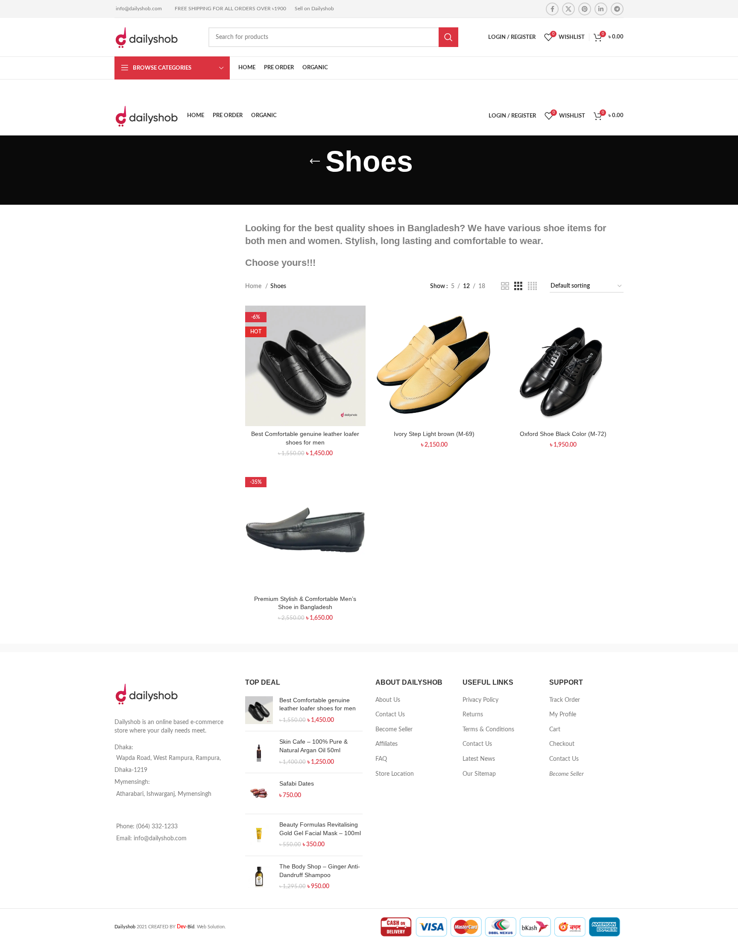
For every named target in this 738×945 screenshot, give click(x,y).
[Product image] (305, 366)
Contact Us (390, 715)
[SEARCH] (448, 37)
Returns (473, 715)
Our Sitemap (479, 774)
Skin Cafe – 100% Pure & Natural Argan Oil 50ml (313, 746)
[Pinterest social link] (584, 9)
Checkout (561, 744)
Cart (554, 730)
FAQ (381, 759)
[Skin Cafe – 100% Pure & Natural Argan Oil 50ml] (259, 752)
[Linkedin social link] (600, 9)
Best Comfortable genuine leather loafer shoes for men (317, 704)
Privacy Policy (480, 700)
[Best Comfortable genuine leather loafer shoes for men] (259, 710)
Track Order (564, 700)
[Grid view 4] (532, 286)
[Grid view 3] (518, 286)
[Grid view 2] (505, 286)
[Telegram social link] (617, 9)
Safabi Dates (296, 783)
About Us (387, 700)
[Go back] (314, 161)
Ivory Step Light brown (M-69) (434, 433)
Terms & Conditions (488, 730)
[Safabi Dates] (259, 793)
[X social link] (568, 9)
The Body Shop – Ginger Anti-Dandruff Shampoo (319, 870)
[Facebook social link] (552, 9)
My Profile (562, 715)
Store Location (394, 774)
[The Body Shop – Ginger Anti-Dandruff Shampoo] (259, 877)
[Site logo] (146, 37)
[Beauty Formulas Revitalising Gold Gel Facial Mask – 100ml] (259, 835)
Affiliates (386, 744)
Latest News (479, 759)
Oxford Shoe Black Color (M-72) (563, 433)
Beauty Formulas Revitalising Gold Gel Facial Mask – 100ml (320, 828)
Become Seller (394, 730)
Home (254, 286)
